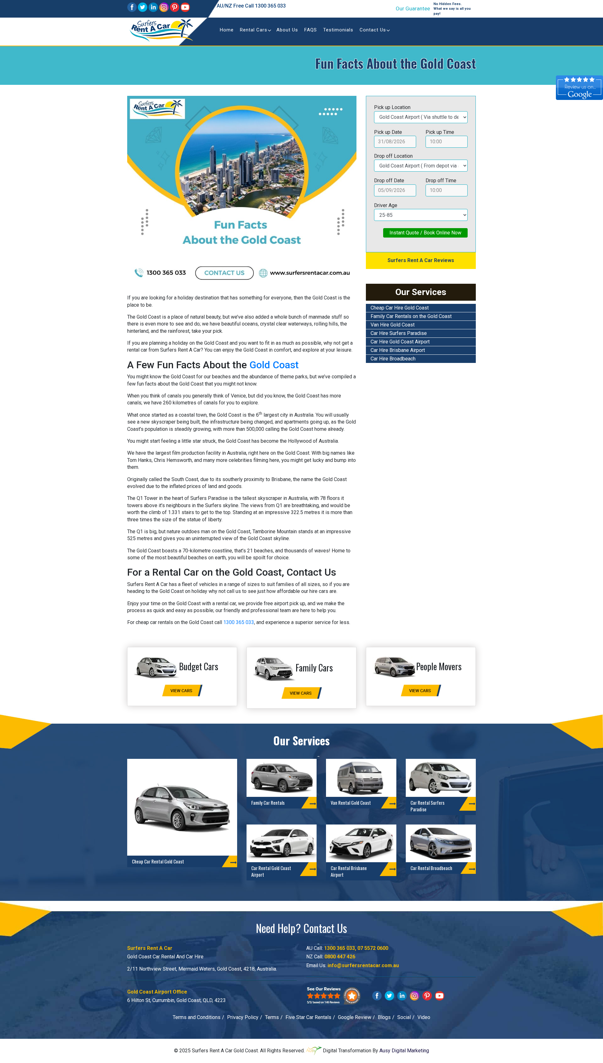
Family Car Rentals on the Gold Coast (411, 316)
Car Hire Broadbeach (393, 359)
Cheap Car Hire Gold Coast (400, 308)
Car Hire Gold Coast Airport (400, 342)
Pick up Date (388, 132)
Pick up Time (440, 132)
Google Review (354, 1017)
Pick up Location (392, 107)
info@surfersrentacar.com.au (363, 965)
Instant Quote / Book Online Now (425, 233)
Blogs (384, 1017)
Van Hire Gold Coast (393, 325)
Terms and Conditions (196, 1017)
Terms (272, 1017)
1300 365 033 (270, 6)
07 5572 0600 (372, 948)
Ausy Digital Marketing (404, 1051)
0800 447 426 (339, 957)
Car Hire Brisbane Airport (398, 350)
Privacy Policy (242, 1017)
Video (423, 1017)
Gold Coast (274, 365)
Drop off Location (393, 156)
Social (404, 1017)
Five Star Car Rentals (308, 1017)
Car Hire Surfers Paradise (399, 333)
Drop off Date (389, 181)
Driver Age (385, 205)
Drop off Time (441, 181)
